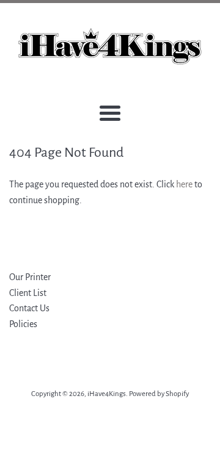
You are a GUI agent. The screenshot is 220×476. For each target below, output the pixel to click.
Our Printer (30, 277)
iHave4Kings (106, 394)
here (184, 184)
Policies (23, 324)
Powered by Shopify (159, 394)
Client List (27, 293)
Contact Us (29, 308)
